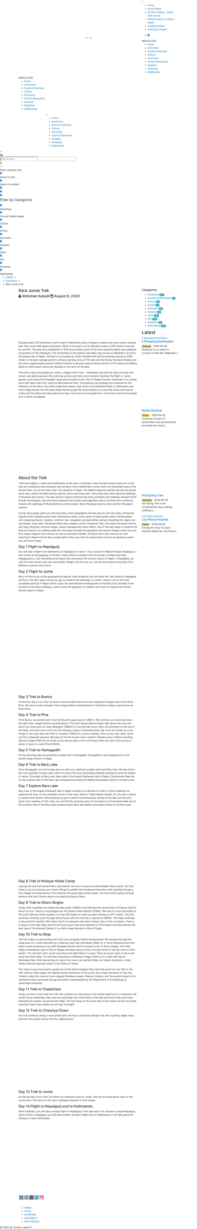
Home (151, 5)
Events (151, 304)
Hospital (152, 65)
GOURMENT (30, 1218)
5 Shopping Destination (157, 341)
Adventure (153, 47)
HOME (9, 277)
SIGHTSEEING (32, 1221)
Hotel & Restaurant (158, 61)
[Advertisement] (77, 319)
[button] (149, 40)
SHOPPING (30, 1214)
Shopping (153, 68)
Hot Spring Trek (152, 495)
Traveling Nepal (156, 25)
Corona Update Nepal (159, 298)
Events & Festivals (157, 51)
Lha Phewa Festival (155, 519)
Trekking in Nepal (157, 29)
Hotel (150, 315)
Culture (151, 54)
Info (150, 318)
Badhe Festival (152, 410)
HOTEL (28, 1211)
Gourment (153, 58)
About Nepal (154, 8)
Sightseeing (154, 71)
